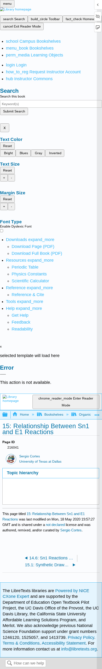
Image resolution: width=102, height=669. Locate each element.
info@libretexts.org (78, 649)
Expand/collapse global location (97, 413)
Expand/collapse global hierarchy (8, 415)
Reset (7, 146)
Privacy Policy (81, 637)
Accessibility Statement (64, 643)
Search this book (12, 96)
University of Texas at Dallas (40, 461)
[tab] (50, 473)
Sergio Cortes (29, 456)
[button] (21, 322)
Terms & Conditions (21, 643)
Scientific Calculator (30, 281)
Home (24, 414)
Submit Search (14, 111)
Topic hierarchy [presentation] (22, 472)
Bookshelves (53, 414)
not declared (56, 525)
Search (9, 663)
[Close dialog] (3, 374)
